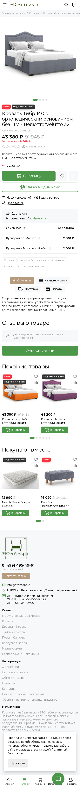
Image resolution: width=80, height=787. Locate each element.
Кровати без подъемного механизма (42, 260)
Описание (24, 280)
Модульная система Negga (21, 616)
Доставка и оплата (15, 672)
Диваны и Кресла (14, 626)
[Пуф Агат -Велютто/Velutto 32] (59, 475)
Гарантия (8, 683)
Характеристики (56, 280)
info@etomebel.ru (19, 585)
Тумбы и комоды (13, 632)
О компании (10, 667)
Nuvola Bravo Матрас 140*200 (16, 504)
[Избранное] (62, 176)
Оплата (57, 289)
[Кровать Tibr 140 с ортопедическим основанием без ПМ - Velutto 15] (59, 392)
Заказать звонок (16, 576)
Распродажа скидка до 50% (21, 654)
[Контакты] (74, 5)
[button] (35, 100)
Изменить (39, 218)
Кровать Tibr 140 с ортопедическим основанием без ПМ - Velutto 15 (56, 421)
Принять (18, 763)
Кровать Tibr (11, 266)
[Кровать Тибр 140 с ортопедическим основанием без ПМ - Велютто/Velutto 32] (40, 57)
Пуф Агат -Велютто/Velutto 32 (55, 504)
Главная (7, 13)
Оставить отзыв (40, 351)
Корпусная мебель (15, 643)
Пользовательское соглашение (24, 694)
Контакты (8, 688)
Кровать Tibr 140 (34, 266)
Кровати (34, 13)
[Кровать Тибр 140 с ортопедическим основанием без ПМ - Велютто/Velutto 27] (20, 392)
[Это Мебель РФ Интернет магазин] (25, 5)
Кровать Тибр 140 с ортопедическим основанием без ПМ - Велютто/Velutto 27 (17, 421)
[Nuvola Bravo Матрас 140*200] (20, 475)
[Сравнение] (73, 176)
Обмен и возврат (14, 678)
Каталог (20, 13)
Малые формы (12, 648)
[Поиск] (66, 5)
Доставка (31, 289)
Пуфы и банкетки (14, 637)
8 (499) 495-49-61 (18, 565)
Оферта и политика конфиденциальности (31, 699)
